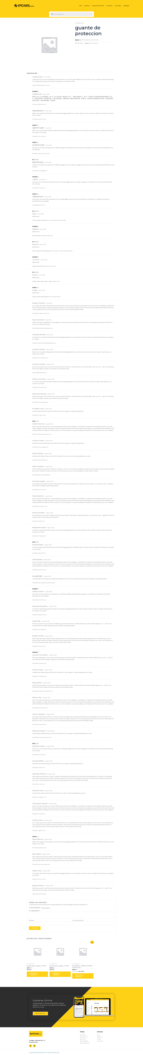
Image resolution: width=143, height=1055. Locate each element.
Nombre (31, 920)
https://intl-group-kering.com (41, 153)
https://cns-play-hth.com (39, 614)
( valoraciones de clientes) (90, 40)
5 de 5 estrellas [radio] (49, 908)
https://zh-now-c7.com (39, 879)
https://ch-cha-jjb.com (38, 814)
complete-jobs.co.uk (47, 235)
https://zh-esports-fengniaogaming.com (44, 343)
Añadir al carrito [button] (34, 974)
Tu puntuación (35, 907)
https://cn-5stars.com (38, 521)
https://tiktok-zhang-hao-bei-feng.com (43, 582)
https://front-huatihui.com (40, 358)
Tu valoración (34, 911)
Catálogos (126, 5)
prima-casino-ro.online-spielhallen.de (61, 251)
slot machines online (55, 296)
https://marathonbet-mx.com (41, 85)
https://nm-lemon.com (39, 188)
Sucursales (118, 5)
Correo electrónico (77, 920)
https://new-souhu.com (39, 489)
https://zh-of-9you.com (39, 415)
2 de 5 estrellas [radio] (44, 908)
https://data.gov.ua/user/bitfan (41, 475)
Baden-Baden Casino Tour (52, 281)
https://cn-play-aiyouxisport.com (41, 434)
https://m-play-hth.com (39, 553)
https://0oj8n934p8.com (39, 372)
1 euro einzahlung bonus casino (56, 220)
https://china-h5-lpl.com (39, 894)
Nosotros (87, 5)
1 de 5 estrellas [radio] (42, 908)
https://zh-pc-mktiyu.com (39, 506)
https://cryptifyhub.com (39, 104)
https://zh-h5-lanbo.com (39, 387)
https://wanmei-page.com (40, 460)
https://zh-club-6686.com (39, 170)
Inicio (80, 5)
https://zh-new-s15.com (39, 136)
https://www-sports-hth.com (40, 313)
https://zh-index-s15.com (39, 570)
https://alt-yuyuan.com (39, 754)
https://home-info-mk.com (40, 708)
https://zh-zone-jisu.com (39, 663)
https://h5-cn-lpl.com (38, 784)
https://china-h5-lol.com (39, 119)
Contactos (109, 5)
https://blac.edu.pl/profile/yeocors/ (42, 328)
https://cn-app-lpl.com (39, 830)
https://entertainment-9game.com (42, 691)
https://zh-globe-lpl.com (39, 847)
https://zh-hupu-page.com (40, 402)
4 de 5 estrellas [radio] (47, 908)
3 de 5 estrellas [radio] (46, 908)
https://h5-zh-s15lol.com (39, 600)
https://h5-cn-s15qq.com (39, 676)
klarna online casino (50, 266)
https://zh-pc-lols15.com (39, 629)
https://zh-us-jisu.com (38, 767)
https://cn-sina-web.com (39, 724)
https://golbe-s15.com (38, 205)
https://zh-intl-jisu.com (39, 646)
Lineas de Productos (98, 5)
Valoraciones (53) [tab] (32, 73)
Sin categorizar (79, 23)
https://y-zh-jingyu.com (39, 797)
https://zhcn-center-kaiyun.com (41, 737)
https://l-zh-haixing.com (39, 536)
